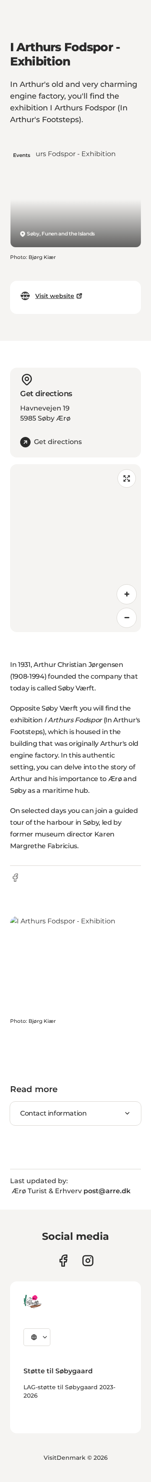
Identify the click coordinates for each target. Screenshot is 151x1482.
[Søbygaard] (32, 1301)
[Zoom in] (127, 594)
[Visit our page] (88, 1260)
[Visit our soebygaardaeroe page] (63, 1260)
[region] (75, 548)
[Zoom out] (127, 618)
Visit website (54, 296)
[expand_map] (126, 478)
